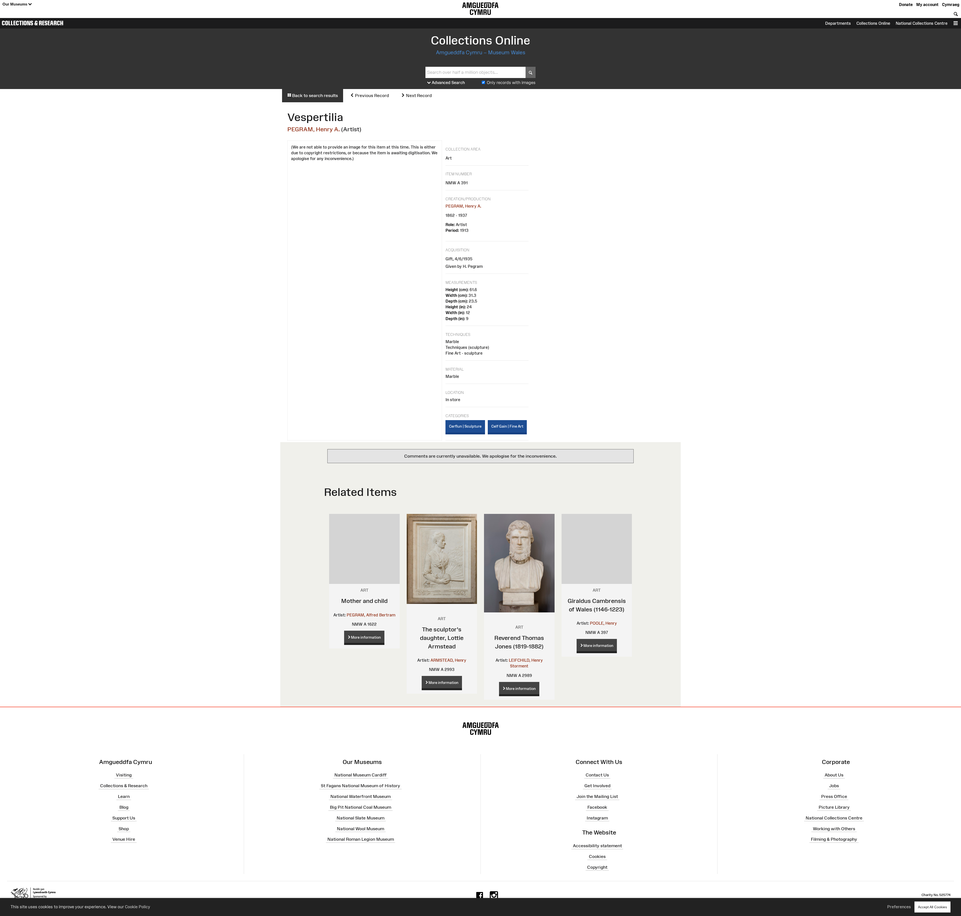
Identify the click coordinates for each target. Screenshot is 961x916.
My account (927, 4)
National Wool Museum (360, 828)
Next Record (418, 95)
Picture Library (834, 807)
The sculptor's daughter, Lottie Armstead (441, 637)
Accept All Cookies (932, 907)
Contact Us (597, 774)
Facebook (597, 807)
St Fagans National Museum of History (360, 785)
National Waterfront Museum (360, 796)
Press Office (834, 796)
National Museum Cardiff (360, 774)
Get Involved (597, 785)
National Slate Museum (360, 817)
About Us (834, 774)
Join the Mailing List (597, 796)
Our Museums (15, 4)
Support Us (123, 817)
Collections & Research (32, 23)
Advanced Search (448, 82)
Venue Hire (123, 839)
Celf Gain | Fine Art (507, 426)
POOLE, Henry (603, 623)
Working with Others (834, 828)
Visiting (124, 774)
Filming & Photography (834, 839)
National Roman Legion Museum (360, 839)
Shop (124, 828)
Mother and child (364, 600)
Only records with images (511, 82)
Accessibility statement (597, 845)
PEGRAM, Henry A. (313, 129)
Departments (838, 23)
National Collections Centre (921, 23)
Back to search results (314, 95)
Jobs (834, 785)
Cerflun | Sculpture (465, 426)
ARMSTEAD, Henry (448, 660)
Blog (123, 807)
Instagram (597, 817)
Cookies (597, 856)
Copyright (597, 867)
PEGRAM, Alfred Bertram (371, 615)
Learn (124, 796)
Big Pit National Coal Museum (360, 807)
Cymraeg (950, 4)
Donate (906, 4)
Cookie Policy (137, 906)
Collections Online (873, 23)
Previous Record (371, 95)
